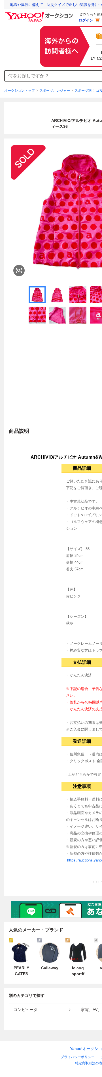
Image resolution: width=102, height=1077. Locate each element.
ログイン (85, 20)
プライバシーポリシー (78, 1057)
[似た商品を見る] (19, 270)
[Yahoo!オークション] (40, 14)
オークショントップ (19, 91)
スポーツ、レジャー (54, 91)
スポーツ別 (83, 91)
